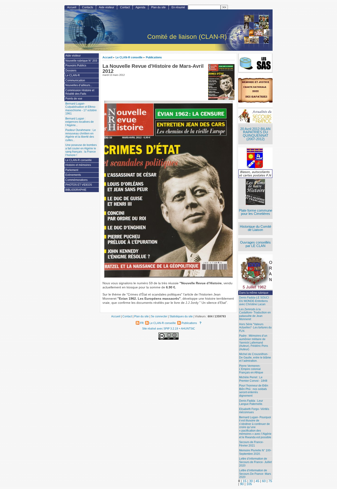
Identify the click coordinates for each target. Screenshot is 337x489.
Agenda (140, 7)
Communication (75, 80)
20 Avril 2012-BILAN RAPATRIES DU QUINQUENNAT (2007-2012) (255, 134)
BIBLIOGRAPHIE (75, 189)
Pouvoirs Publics (75, 65)
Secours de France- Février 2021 (251, 444)
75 (270, 481)
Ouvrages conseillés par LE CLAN (255, 244)
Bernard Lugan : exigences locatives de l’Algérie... (79, 122)
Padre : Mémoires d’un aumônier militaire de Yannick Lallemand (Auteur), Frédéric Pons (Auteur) (253, 342)
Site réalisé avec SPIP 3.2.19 (160, 328)
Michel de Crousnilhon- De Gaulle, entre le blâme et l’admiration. (255, 357)
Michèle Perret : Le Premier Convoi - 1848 (253, 379)
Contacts (87, 7)
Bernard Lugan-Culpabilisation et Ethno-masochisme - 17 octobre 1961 (81, 108)
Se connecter (159, 316)
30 (251, 481)
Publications (154, 57)
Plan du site (158, 7)
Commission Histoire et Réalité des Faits (79, 92)
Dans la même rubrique (253, 292)
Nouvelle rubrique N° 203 (81, 60)
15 (244, 481)
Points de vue (73, 98)
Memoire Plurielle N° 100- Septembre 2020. (255, 452)
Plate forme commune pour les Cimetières (255, 212)
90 (242, 484)
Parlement (71, 170)
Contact (125, 7)
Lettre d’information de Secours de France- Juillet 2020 (255, 462)
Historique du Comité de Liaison (255, 228)
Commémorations (76, 180)
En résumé (178, 7)
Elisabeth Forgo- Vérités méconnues (254, 410)
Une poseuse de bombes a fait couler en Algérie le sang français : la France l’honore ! (81, 150)
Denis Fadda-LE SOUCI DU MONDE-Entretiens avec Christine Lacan (254, 301)
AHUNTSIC (188, 328)
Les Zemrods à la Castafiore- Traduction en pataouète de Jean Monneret (255, 314)
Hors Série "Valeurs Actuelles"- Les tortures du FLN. (255, 328)
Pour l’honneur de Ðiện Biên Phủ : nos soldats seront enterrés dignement (253, 390)
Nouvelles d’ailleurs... (78, 85)
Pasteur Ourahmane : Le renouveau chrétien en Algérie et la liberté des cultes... (80, 135)
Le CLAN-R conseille (129, 57)
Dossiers (70, 70)
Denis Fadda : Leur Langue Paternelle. (251, 402)
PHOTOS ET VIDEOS (78, 184)
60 (264, 481)
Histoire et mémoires (78, 165)
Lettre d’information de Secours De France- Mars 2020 (255, 474)
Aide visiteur (106, 7)
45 (257, 481)
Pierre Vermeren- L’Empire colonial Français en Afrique (251, 369)
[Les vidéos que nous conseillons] (255, 192)
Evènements (73, 174)
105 (249, 484)
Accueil (107, 57)
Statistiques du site (181, 316)
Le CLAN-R (72, 75)
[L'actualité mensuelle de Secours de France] (255, 116)
